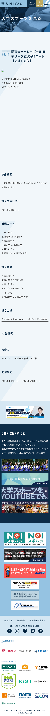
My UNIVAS (39, 5)
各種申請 (8, 620)
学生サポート (31, 3)
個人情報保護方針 (37, 620)
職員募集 (21, 620)
